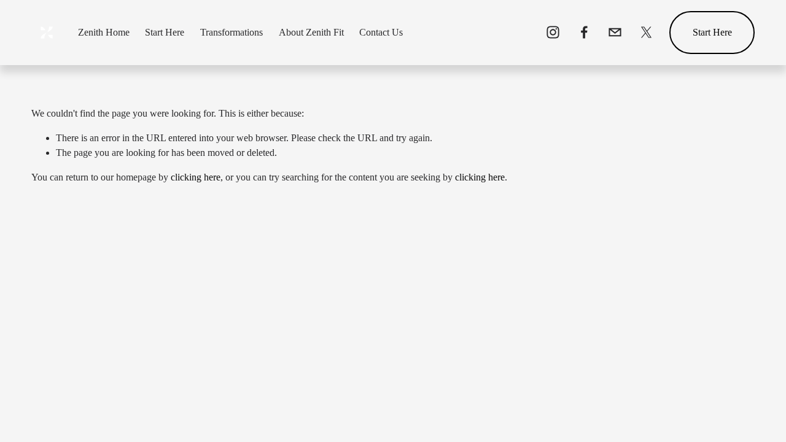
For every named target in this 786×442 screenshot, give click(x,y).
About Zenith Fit (311, 32)
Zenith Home (104, 32)
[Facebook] (584, 32)
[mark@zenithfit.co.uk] (615, 32)
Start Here (164, 32)
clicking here (195, 177)
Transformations (231, 32)
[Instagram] (553, 32)
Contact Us (381, 32)
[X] (646, 32)
